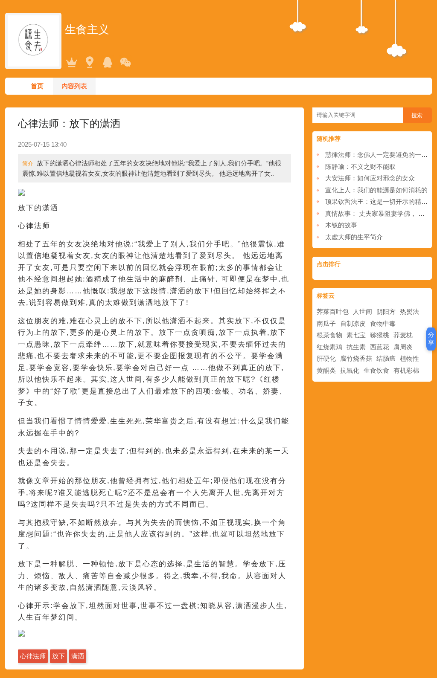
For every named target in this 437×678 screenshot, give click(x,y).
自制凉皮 (353, 323)
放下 (58, 656)
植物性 (409, 358)
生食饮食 (376, 370)
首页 (37, 86)
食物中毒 (383, 323)
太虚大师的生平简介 (354, 236)
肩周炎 (403, 347)
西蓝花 (379, 347)
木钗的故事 (341, 225)
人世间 (362, 311)
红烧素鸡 (329, 347)
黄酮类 (326, 370)
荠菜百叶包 (333, 311)
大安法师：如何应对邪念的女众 (370, 178)
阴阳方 (386, 311)
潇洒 (77, 656)
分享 (431, 338)
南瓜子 (326, 323)
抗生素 (356, 347)
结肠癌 (386, 358)
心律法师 (33, 656)
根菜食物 (329, 335)
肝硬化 (326, 358)
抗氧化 (349, 370)
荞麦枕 (403, 335)
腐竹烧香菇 (356, 358)
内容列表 (74, 86)
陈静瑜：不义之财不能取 (360, 166)
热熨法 (409, 311)
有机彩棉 (406, 370)
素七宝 (356, 335)
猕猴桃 (379, 335)
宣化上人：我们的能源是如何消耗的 (376, 190)
